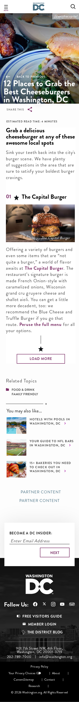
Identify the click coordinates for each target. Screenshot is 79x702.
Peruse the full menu (40, 324)
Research (34, 686)
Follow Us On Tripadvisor (70, 604)
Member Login (42, 624)
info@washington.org (55, 657)
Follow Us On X (42, 604)
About (56, 673)
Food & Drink (23, 390)
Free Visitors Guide (42, 616)
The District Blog (45, 632)
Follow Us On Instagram (51, 604)
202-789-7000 (19, 657)
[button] (41, 359)
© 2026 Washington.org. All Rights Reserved (39, 692)
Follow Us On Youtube (60, 604)
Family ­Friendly (25, 394)
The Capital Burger (55, 238)
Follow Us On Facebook (33, 604)
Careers (18, 680)
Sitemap (28, 680)
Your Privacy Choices (22, 673)
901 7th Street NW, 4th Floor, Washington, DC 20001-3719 (39, 650)
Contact (49, 680)
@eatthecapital (65, 16)
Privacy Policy (39, 667)
